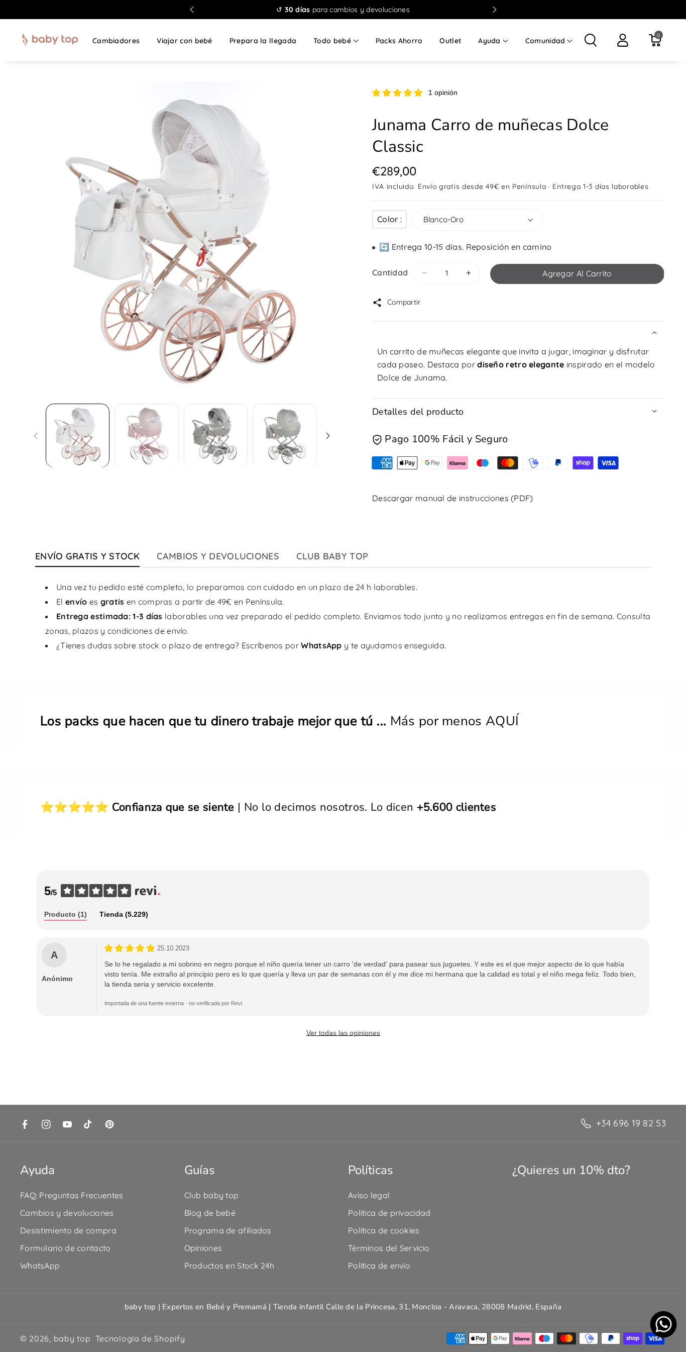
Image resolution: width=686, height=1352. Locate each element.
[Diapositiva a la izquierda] (35, 435)
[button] (336, 40)
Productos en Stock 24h (229, 1266)
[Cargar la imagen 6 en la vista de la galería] (285, 436)
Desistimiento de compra (68, 1230)
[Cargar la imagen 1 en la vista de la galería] (78, 436)
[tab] (65, 915)
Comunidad (545, 40)
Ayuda (489, 40)
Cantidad (390, 272)
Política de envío (379, 1266)
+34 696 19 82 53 (631, 1123)
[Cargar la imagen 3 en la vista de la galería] (216, 436)
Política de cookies (384, 1230)
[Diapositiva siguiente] (495, 9)
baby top (72, 1338)
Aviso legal (369, 1195)
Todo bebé (332, 40)
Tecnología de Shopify (140, 1338)
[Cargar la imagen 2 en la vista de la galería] (147, 436)
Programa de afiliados (228, 1230)
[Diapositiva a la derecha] (327, 435)
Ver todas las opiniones (343, 1033)
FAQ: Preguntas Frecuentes (72, 1195)
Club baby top (211, 1195)
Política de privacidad (389, 1213)
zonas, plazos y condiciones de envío (116, 631)
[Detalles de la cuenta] (623, 40)
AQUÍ (502, 721)
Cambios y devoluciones (67, 1213)
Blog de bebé (210, 1213)
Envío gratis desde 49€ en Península (482, 186)
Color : (389, 219)
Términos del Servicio (388, 1248)
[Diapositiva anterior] (192, 9)
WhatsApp (40, 1266)
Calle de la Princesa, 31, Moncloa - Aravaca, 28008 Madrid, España (444, 1307)
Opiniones (203, 1248)
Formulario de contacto (65, 1248)
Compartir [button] (404, 302)
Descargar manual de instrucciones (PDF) (452, 498)
